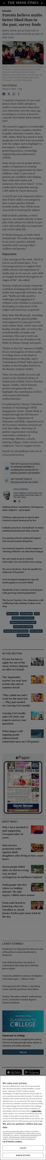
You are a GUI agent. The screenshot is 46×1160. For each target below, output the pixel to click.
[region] (23, 1118)
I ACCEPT (23, 1148)
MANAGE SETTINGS (23, 1155)
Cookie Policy (36, 1111)
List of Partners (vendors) (12, 1142)
